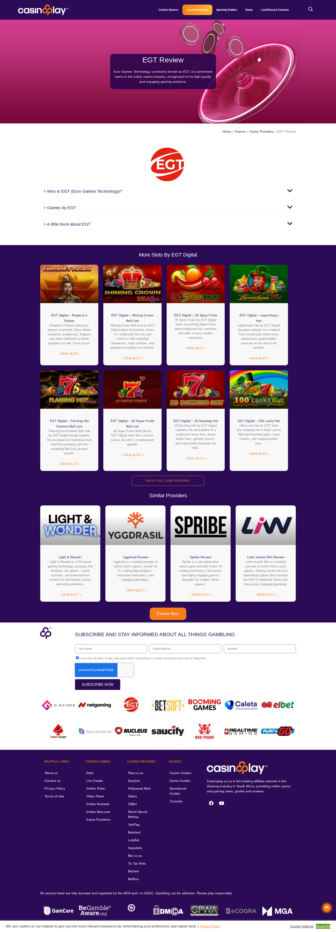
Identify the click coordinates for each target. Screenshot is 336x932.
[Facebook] (211, 803)
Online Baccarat (98, 812)
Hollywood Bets (139, 788)
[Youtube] (221, 803)
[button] (168, 191)
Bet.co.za (135, 855)
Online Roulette (97, 804)
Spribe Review (200, 557)
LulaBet (133, 840)
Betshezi (134, 832)
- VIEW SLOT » (69, 353)
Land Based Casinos (275, 9)
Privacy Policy (55, 788)
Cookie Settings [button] (302, 926)
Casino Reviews (197, 9)
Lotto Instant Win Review (265, 557)
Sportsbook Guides (178, 791)
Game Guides (180, 780)
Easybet (134, 780)
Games (240, 131)
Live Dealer (94, 780)
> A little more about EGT (67, 224)
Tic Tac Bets (137, 863)
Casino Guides (181, 773)
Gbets (132, 796)
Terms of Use (54, 796)
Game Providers (262, 131)
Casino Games (168, 9)
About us (51, 773)
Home (226, 131)
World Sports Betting (137, 814)
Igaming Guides (226, 9)
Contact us (53, 780)
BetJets (133, 871)
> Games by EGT (59, 208)
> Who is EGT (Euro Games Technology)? (82, 191)
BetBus (133, 879)
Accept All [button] (323, 926)
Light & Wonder (70, 557)
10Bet (132, 804)
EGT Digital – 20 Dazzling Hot (195, 421)
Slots (89, 773)
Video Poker (95, 796)
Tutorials (176, 801)
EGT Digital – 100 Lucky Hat (259, 421)
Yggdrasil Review (135, 557)
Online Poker (95, 788)
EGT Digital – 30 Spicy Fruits (195, 315)
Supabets (135, 848)
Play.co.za (135, 773)
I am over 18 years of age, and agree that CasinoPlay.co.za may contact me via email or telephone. (143, 658)
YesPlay (134, 824)
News (249, 9)
